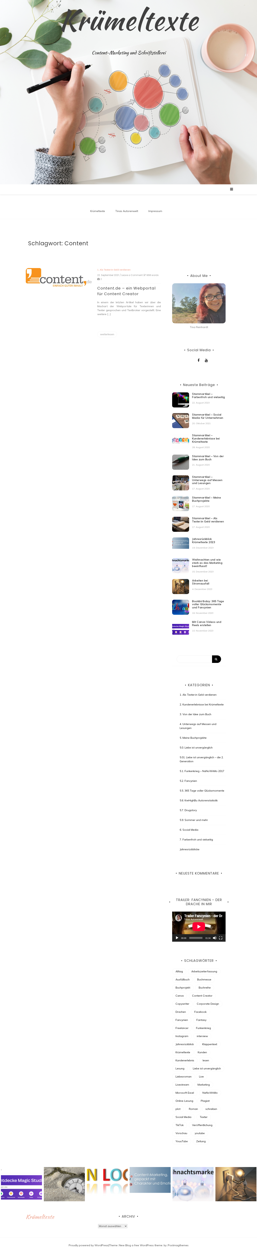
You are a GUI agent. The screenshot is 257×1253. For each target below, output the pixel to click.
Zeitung (201, 1141)
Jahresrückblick (185, 1044)
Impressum (155, 211)
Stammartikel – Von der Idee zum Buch (208, 457)
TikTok (180, 1125)
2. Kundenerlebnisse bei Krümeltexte (202, 704)
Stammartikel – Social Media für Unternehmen (207, 416)
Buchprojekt (183, 987)
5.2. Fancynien (188, 781)
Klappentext (209, 1044)
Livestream (182, 1084)
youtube (200, 1133)
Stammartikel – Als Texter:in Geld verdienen (208, 520)
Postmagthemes (178, 1245)
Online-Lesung (184, 1101)
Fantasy (201, 1020)
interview (202, 1036)
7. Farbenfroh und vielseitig (196, 839)
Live (201, 1076)
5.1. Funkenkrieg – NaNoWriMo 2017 (202, 771)
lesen (206, 1060)
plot (178, 1109)
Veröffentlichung (202, 1125)
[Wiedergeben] (177, 938)
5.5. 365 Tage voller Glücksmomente (202, 790)
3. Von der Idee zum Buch (195, 714)
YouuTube (182, 1141)
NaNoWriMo (210, 1092)
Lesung (180, 1068)
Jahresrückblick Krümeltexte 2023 (203, 540)
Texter (204, 1117)
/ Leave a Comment (131, 275)
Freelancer (182, 1028)
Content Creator (202, 995)
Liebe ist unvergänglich (207, 1068)
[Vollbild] (221, 938)
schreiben (211, 1109)
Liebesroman (184, 1076)
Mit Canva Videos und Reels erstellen (206, 623)
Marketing (204, 1084)
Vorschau (181, 1133)
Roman (193, 1109)
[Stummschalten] (215, 938)
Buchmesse (204, 979)
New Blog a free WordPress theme (140, 1245)
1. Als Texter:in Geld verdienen (114, 269)
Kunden (202, 1052)
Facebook (200, 1012)
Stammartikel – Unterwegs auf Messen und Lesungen (207, 480)
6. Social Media (189, 829)
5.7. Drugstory (188, 810)
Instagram (182, 1036)
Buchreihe (205, 987)
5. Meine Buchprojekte (193, 737)
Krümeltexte (128, 20)
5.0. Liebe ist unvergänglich (196, 747)
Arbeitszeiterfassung (204, 971)
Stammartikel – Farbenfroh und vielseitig (208, 395)
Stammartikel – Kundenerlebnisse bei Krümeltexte (206, 438)
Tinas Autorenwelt (126, 211)
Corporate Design (208, 1003)
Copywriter (182, 1003)
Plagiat (205, 1101)
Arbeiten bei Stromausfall (200, 582)
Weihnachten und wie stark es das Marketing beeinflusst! (207, 563)
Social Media (183, 1117)
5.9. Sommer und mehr (194, 820)
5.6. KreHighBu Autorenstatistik (199, 800)
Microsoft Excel (185, 1092)
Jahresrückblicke (189, 849)
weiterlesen (107, 334)
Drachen (181, 1012)
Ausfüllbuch (183, 979)
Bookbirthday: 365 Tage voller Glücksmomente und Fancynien (208, 604)
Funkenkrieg (203, 1028)
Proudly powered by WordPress (88, 1245)
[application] (199, 927)
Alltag (179, 971)
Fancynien (182, 1020)
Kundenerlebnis (185, 1060)
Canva (180, 995)
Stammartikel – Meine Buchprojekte (206, 499)
